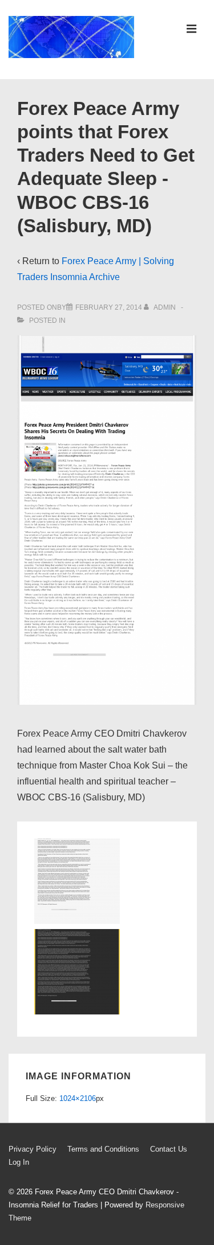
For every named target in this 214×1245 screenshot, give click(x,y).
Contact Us (168, 1149)
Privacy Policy (32, 1149)
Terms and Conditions (103, 1149)
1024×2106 (77, 1098)
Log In (19, 1162)
